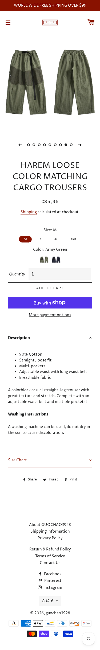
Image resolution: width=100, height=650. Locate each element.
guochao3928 (58, 613)
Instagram (52, 587)
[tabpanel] (50, 82)
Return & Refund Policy (50, 549)
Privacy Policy (50, 538)
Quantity (17, 274)
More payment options (50, 315)
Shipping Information (50, 531)
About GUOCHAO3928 (50, 524)
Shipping (29, 212)
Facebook (52, 574)
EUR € (47, 601)
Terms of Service (50, 556)
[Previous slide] (20, 145)
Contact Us (50, 562)
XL (56, 239)
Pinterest (52, 580)
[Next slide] (80, 145)
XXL (74, 239)
